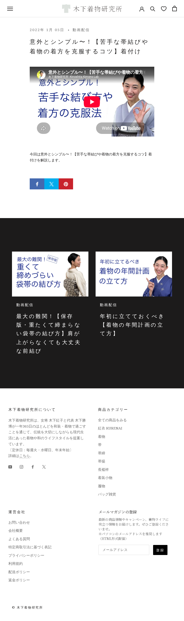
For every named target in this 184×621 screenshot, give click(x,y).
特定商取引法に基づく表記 (30, 546)
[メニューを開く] (10, 8)
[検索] (152, 8)
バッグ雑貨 (107, 494)
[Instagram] (21, 466)
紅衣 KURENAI (110, 428)
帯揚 (101, 461)
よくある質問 (19, 538)
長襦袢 (103, 469)
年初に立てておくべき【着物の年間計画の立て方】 (132, 324)
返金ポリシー (19, 579)
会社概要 (15, 530)
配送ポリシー (19, 571)
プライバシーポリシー (26, 555)
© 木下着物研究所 (27, 607)
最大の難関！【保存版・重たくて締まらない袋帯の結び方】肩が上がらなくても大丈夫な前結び (48, 333)
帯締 (101, 453)
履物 (101, 486)
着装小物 (105, 477)
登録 (160, 550)
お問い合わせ (19, 522)
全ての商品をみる (112, 420)
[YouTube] (10, 466)
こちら (24, 455)
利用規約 (15, 563)
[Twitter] (44, 466)
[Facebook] (32, 466)
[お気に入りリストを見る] (163, 8)
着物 (101, 436)
